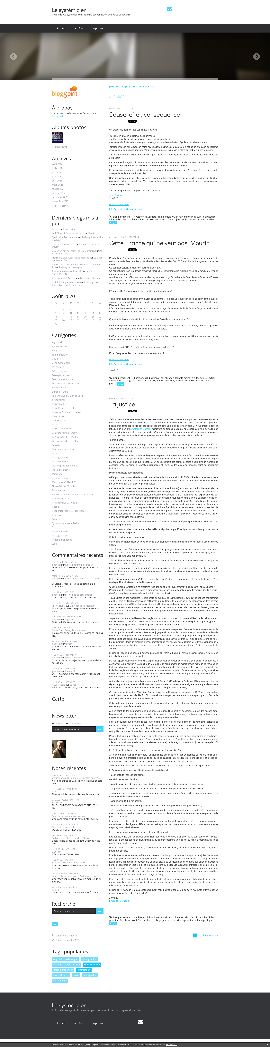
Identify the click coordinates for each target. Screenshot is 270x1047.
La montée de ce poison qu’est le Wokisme (74, 876)
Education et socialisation (65, 383)
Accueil (61, 28)
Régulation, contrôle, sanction (68, 511)
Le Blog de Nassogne (70, 267)
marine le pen (92, 964)
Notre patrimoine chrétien (79, 564)
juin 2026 (57, 172)
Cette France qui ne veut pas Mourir (159, 243)
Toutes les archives (61, 206)
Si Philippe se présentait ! (78, 594)
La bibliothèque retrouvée (66, 282)
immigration (90, 975)
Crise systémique (61, 363)
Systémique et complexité (65, 523)
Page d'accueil (128, 86)
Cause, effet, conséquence (144, 114)
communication (60, 354)
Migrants (57, 474)
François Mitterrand (75, 630)
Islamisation (58, 420)
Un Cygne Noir (60, 535)
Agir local (57, 342)
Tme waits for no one (63, 244)
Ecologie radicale (61, 375)
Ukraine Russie (60, 531)
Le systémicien (69, 9)
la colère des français (144, 380)
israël (76, 975)
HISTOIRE (57, 802)
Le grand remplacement (64, 433)
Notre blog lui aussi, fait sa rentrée (70, 257)
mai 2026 (56, 176)
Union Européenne (62, 539)
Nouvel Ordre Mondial (64, 486)
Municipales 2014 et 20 (64, 482)
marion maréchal (165, 380)
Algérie (69, 619)
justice (166, 920)
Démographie (59, 371)
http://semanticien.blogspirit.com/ (125, 209)
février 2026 (58, 189)
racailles (210, 219)
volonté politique (203, 920)
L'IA (54, 791)
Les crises (57, 445)
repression (188, 920)
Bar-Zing (93, 233)
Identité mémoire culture (65, 408)
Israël (55, 424)
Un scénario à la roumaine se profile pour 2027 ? (77, 777)
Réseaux (56, 515)
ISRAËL (55, 889)
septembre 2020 (146, 86)
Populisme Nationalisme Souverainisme (73, 494)
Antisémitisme (59, 346)
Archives (78, 28)
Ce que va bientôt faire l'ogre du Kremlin (73, 250)
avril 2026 (57, 180)
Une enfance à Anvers (63, 278)
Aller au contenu (10, 2)
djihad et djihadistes (185, 219)
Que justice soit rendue (64, 827)
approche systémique (65, 959)
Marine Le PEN (60, 461)
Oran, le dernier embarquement (69, 816)
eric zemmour (60, 980)
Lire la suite (58, 116)
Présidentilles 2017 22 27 (65, 502)
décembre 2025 (60, 197)
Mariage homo (60, 457)
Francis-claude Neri (119, 204)
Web (54, 544)
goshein (56, 564)
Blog (54, 350)
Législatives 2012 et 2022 (65, 437)
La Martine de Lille (61, 428)
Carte (58, 699)
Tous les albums (59, 146)
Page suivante (210, 935)
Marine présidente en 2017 (66, 465)
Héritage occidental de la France (69, 862)
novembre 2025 (60, 201)
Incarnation (69, 229)
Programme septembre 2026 (67, 271)
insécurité (175, 920)
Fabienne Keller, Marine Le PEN (68, 396)
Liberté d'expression (63, 449)
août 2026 (57, 164)
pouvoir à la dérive (185, 380)
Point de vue (58, 490)
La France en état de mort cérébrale (71, 838)
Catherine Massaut (141, 429)
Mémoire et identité (75, 657)
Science (56, 519)
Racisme (56, 506)
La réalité (70, 671)
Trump (55, 527)
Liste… (55, 229)
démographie (89, 959)
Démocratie (58, 367)
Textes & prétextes (90, 278)
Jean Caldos (115, 195)
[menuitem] (60, 28)
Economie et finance (62, 379)
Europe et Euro (60, 391)
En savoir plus (171, 1044)
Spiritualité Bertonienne (64, 237)
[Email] (169, 9)
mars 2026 (57, 184)
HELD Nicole (58, 684)
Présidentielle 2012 (62, 498)
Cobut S (56, 630)
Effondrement (59, 387)
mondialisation (60, 478)
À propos (98, 28)
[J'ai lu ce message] (267, 1044)
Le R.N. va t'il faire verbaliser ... (68, 233)
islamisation (84, 969)
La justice (122, 404)
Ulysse (68, 643)
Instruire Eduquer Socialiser (66, 412)
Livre (54, 453)
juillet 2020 (114, 86)
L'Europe (57, 851)
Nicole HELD (58, 605)
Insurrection (58, 416)
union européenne (63, 969)
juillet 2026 (57, 168)
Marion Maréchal (61, 469)
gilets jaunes (58, 400)
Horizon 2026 (59, 404)
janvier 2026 (58, 193)
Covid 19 (56, 358)
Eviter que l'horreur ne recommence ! (77, 580)
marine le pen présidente (66, 964)
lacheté (200, 219)
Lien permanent (121, 216)
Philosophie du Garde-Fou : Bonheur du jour (76, 284)
